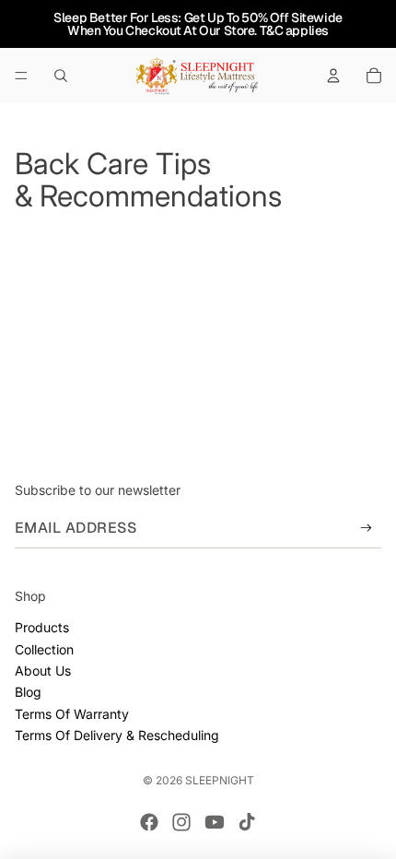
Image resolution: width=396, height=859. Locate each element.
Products (42, 627)
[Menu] (21, 75)
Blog (28, 692)
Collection (44, 649)
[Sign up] (366, 527)
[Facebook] (149, 822)
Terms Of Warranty (72, 714)
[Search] (61, 75)
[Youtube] (215, 822)
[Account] (333, 75)
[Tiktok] (247, 822)
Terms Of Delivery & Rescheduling (117, 735)
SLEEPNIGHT (219, 780)
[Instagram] (181, 822)
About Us (43, 670)
